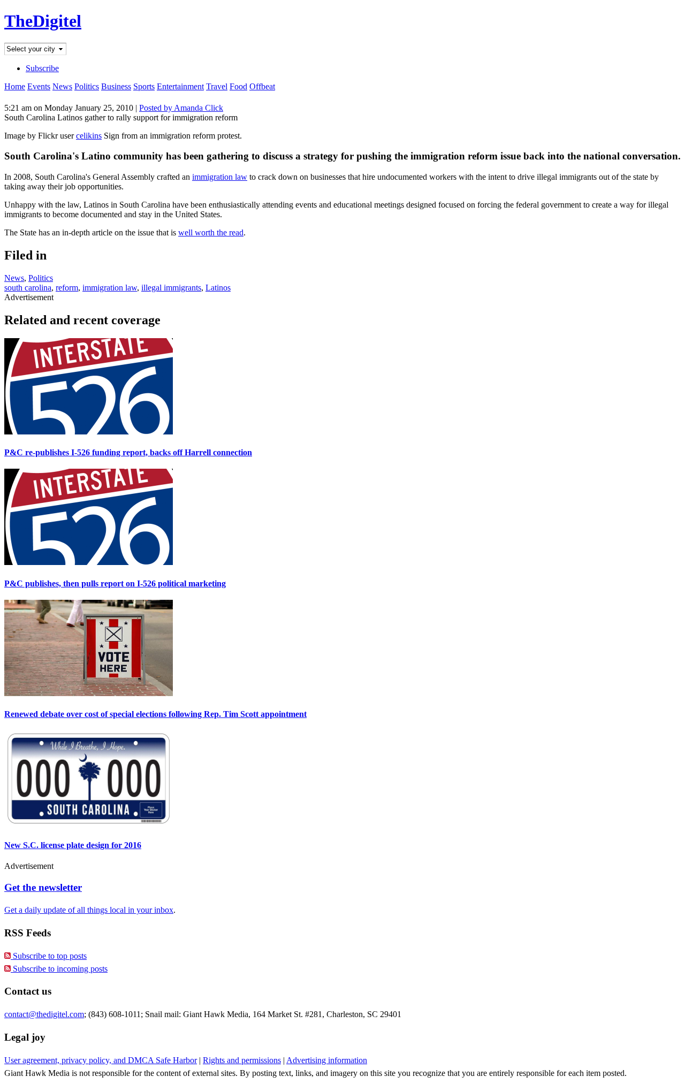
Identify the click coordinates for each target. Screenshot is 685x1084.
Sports (144, 86)
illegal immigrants (171, 287)
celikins (89, 135)
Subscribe (42, 68)
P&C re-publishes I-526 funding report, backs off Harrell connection (128, 452)
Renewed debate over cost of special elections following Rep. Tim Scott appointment (155, 714)
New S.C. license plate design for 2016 (72, 845)
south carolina (27, 287)
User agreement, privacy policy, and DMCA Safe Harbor (100, 1060)
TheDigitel (42, 20)
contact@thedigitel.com (44, 1014)
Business (116, 86)
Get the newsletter (43, 887)
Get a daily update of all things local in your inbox (88, 909)
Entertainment (180, 86)
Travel (216, 86)
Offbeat (262, 86)
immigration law (219, 176)
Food (238, 86)
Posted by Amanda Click (181, 107)
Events (38, 86)
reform (67, 287)
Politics (86, 86)
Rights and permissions (242, 1060)
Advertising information (326, 1060)
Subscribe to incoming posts (59, 968)
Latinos (218, 287)
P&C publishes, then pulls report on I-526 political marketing (115, 583)
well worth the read (210, 232)
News (62, 86)
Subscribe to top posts (49, 955)
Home (14, 86)
